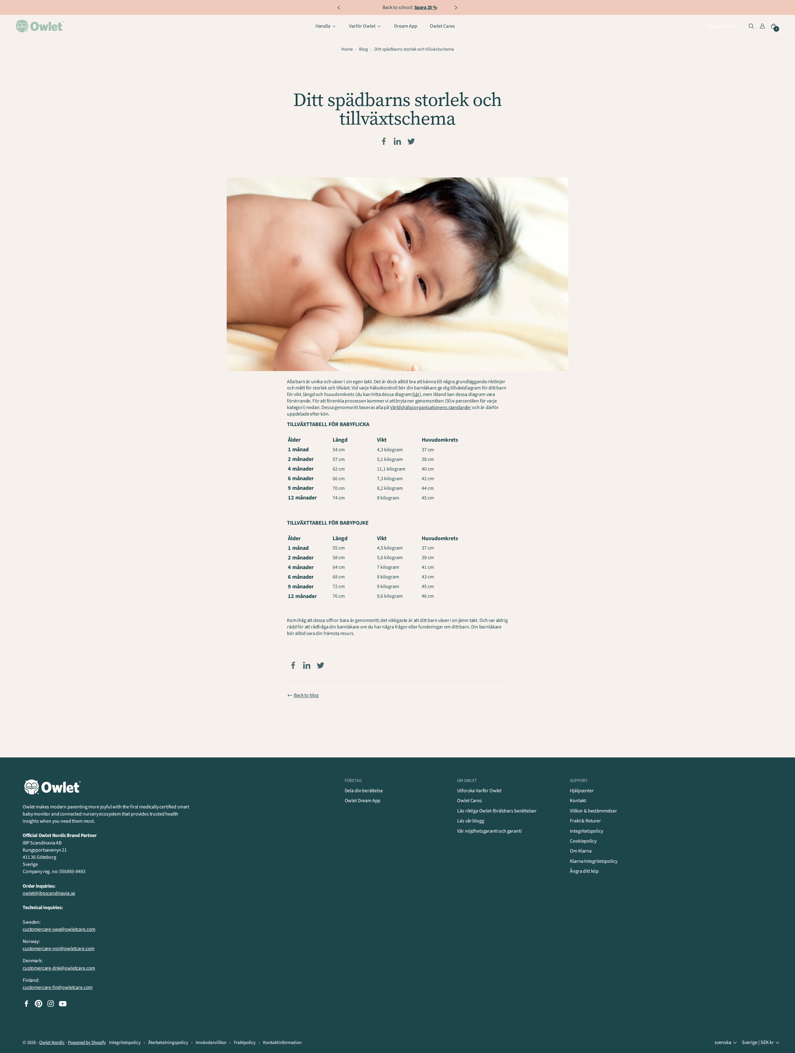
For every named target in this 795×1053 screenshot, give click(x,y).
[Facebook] (384, 141)
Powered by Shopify (87, 1042)
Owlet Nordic (52, 1042)
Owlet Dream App (363, 800)
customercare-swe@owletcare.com (59, 929)
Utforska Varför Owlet (479, 790)
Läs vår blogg (470, 820)
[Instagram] (50, 1003)
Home (347, 49)
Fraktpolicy (245, 1042)
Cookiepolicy (583, 841)
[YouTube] (62, 1003)
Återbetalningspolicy (168, 1042)
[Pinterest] (38, 1003)
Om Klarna (581, 851)
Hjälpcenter (581, 790)
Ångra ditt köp (584, 871)
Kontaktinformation (282, 1042)
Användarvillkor (211, 1042)
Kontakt (578, 800)
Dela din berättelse (364, 790)
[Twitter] (411, 141)
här (416, 394)
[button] (725, 27)
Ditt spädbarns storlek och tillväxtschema (414, 49)
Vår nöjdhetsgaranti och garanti (489, 831)
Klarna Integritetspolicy (593, 861)
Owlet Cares (469, 800)
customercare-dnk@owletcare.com (59, 968)
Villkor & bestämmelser (593, 810)
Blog (363, 49)
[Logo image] (41, 26)
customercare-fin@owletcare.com (58, 987)
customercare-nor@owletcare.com (58, 948)
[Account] (762, 26)
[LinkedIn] (397, 141)
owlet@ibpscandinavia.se (49, 893)
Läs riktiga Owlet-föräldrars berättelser (497, 810)
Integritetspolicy (586, 831)
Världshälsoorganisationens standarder (430, 407)
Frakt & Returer (585, 820)
